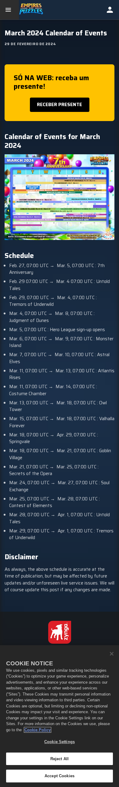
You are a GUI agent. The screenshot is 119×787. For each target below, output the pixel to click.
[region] (59, 716)
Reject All (59, 759)
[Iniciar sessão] (109, 9)
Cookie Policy (37, 730)
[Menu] (9, 10)
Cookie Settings (59, 741)
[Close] (111, 653)
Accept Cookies (59, 776)
